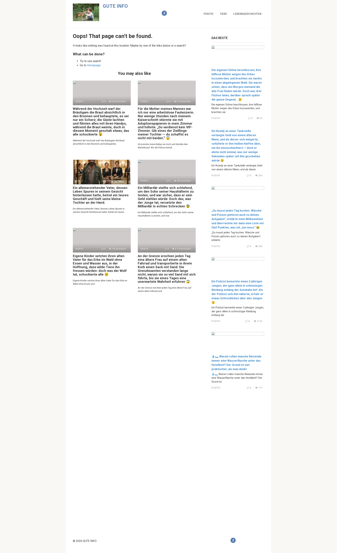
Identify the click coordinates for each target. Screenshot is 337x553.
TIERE (223, 13)
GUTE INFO (115, 6)
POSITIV (208, 13)
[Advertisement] (238, 460)
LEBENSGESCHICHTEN (247, 13)
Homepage (94, 65)
